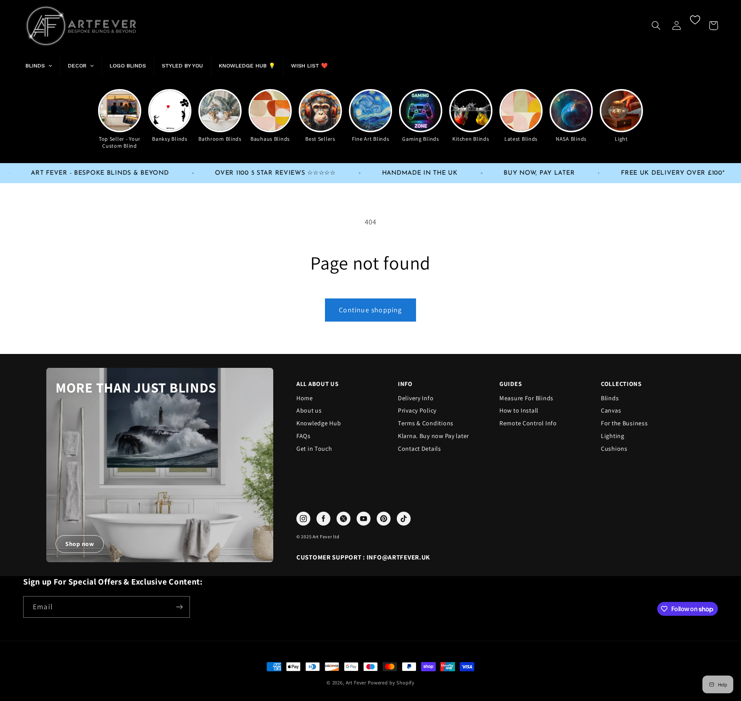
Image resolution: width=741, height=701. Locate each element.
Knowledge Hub (318, 423)
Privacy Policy (417, 411)
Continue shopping (370, 309)
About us (309, 411)
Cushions (614, 449)
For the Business (624, 423)
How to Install (518, 411)
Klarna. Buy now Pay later (433, 436)
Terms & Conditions (425, 423)
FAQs (303, 436)
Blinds (610, 398)
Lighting (612, 436)
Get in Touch (314, 449)
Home (304, 398)
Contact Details (419, 449)
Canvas (611, 411)
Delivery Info (415, 398)
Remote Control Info (528, 423)
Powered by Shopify (391, 682)
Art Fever (356, 682)
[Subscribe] (179, 607)
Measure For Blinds (526, 398)
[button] (656, 25)
